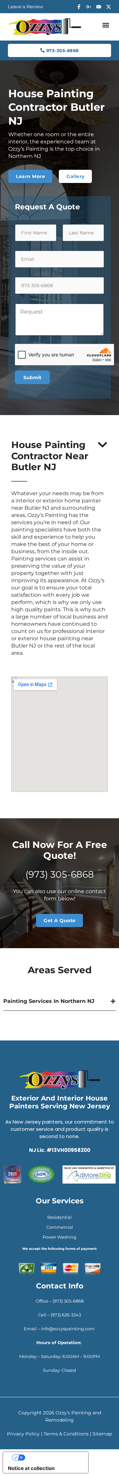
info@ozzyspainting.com (68, 1328)
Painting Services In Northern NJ (49, 1001)
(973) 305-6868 (59, 874)
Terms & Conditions (66, 1434)
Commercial (59, 1227)
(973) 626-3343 (66, 1314)
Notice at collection (31, 1468)
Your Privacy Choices (52, 1457)
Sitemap (102, 1434)
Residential (59, 1217)
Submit (32, 377)
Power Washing (59, 1237)
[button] (105, 25)
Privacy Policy (23, 1434)
